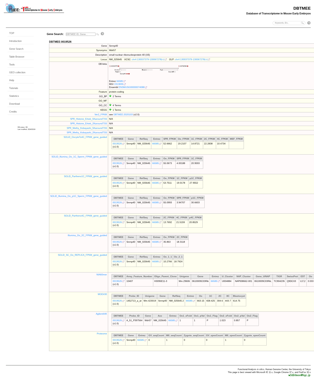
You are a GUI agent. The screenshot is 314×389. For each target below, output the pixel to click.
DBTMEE (302, 8)
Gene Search (16, 48)
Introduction (15, 41)
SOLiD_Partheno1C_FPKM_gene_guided (85, 176)
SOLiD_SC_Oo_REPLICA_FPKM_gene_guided (82, 255)
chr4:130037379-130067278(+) (148, 59)
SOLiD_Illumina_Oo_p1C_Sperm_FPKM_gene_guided (78, 196)
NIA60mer (101, 274)
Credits (13, 111)
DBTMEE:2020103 (123, 114)
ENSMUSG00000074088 (132, 87)
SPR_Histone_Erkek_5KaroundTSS (88, 119)
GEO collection (17, 72)
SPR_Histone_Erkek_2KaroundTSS (88, 123)
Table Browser (16, 56)
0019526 (117, 143)
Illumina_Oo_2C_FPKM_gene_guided (87, 235)
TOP (11, 33)
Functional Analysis (251, 369)
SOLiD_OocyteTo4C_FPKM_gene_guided (85, 137)
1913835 (118, 84)
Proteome (102, 333)
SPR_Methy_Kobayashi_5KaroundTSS (87, 128)
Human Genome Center (276, 369)
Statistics (14, 96)
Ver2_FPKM (101, 114)
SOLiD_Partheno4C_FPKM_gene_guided (85, 215)
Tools (12, 64)
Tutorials (13, 88)
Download (14, 103)
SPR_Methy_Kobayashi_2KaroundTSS (87, 132)
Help (11, 80)
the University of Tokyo (300, 369)
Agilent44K (101, 313)
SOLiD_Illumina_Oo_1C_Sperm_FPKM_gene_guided (79, 156)
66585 (119, 81)
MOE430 (102, 294)
